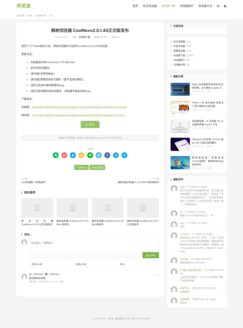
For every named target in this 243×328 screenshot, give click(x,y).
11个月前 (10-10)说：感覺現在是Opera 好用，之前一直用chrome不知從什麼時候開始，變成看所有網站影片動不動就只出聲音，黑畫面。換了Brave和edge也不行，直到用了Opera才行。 (201, 243)
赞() (90, 124)
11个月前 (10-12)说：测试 (194, 225)
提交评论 (150, 255)
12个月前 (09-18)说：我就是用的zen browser (196, 261)
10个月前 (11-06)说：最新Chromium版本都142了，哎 (196, 213)
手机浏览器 (179, 46)
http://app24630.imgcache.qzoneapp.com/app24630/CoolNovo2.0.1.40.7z (79, 115)
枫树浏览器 (97, 167)
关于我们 (127, 318)
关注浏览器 (150, 6)
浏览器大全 (205, 6)
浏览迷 (23, 6)
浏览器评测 (179, 64)
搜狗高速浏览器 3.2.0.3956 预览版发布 (138, 182)
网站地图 (119, 318)
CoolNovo (81, 167)
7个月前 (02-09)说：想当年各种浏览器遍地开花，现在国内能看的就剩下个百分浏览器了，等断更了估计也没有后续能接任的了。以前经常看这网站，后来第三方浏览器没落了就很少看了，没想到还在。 (201, 195)
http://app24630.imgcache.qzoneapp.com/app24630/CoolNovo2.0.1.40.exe (79, 107)
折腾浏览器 (179, 50)
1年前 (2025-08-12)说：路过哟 (198, 301)
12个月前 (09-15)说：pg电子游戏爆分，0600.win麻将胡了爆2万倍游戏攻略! (201, 275)
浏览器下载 (168, 6)
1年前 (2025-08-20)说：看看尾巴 (199, 290)
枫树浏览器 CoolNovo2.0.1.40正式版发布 (90, 30)
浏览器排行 (187, 6)
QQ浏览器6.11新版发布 (33, 182)
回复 (61, 281)
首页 (135, 6)
